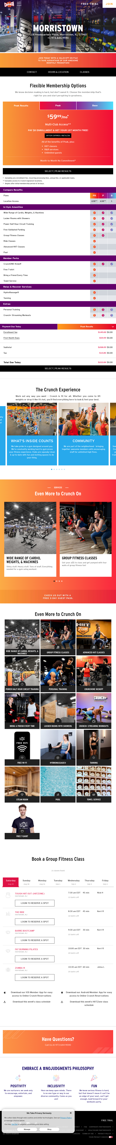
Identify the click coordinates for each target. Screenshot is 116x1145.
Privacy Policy (104, 1134)
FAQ (85, 1127)
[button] (51, 469)
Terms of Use (88, 1134)
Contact (76, 1127)
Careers (76, 1134)
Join (109, 3)
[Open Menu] (19, 4)
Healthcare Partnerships (99, 1130)
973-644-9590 (63, 1045)
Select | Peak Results (58, 171)
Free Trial (90, 3)
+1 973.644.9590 (58, 37)
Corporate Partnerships (100, 1127)
